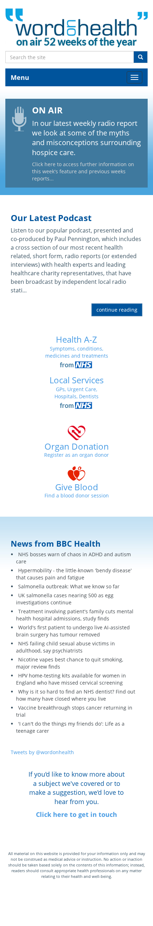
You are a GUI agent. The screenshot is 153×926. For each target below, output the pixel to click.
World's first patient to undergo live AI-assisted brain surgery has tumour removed (73, 631)
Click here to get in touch (76, 814)
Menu (20, 77)
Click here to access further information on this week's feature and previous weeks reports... (83, 171)
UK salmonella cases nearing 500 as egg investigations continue (65, 599)
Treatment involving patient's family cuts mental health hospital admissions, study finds (74, 615)
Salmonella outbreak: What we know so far (69, 586)
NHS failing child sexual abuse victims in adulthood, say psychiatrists (65, 647)
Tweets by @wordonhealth (42, 752)
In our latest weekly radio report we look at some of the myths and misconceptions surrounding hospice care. (86, 137)
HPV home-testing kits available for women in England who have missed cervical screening (71, 679)
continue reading (116, 309)
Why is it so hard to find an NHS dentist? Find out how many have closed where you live (75, 695)
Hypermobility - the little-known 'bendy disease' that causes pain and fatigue (74, 574)
